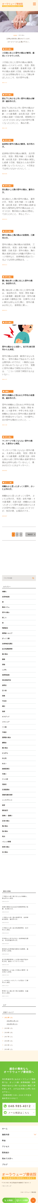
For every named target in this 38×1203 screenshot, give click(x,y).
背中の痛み (8, 49)
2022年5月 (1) (12, 1024)
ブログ (5, 1164)
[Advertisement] (19, 558)
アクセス (5, 1146)
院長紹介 (5, 1152)
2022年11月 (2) (12, 1021)
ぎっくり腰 (8, 482)
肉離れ (7, 391)
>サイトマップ (6, 1186)
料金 (4, 1140)
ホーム (5, 1129)
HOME (15, 35)
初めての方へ (7, 1158)
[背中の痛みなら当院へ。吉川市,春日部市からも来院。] (19, 334)
